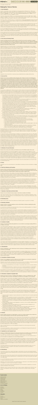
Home (23, 1)
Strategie (1, 390)
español (18, 401)
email (2, 288)
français (21, 401)
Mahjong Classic (2, 382)
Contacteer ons (2, 397)
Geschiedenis (2, 391)
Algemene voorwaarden (4, 399)
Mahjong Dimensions (3, 381)
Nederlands (24, 401)
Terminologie (2, 388)
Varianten (1, 392)
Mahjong (3, 1)
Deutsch (15, 401)
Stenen (1, 389)
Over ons (1, 396)
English (13, 401)
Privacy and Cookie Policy (26, 19)
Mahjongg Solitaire (3, 376)
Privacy (1, 398)
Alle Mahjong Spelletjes (4, 383)
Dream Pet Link (2, 380)
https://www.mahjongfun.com (23, 13)
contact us (8, 259)
